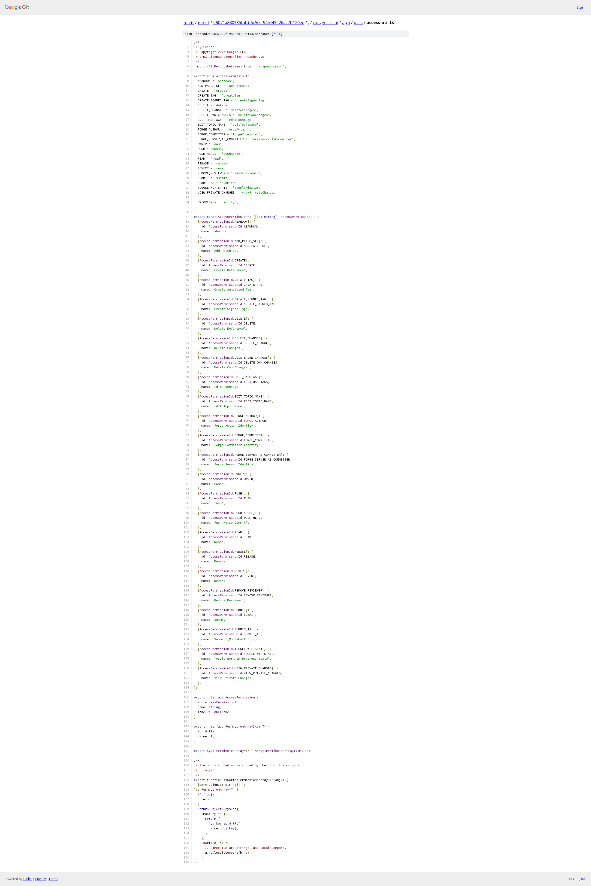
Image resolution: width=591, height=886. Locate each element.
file (277, 34)
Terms (53, 879)
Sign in (581, 7)
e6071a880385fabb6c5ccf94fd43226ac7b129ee (258, 22)
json (582, 879)
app (346, 22)
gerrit (188, 22)
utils (358, 22)
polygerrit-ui (325, 22)
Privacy (40, 879)
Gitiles (27, 879)
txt (571, 879)
